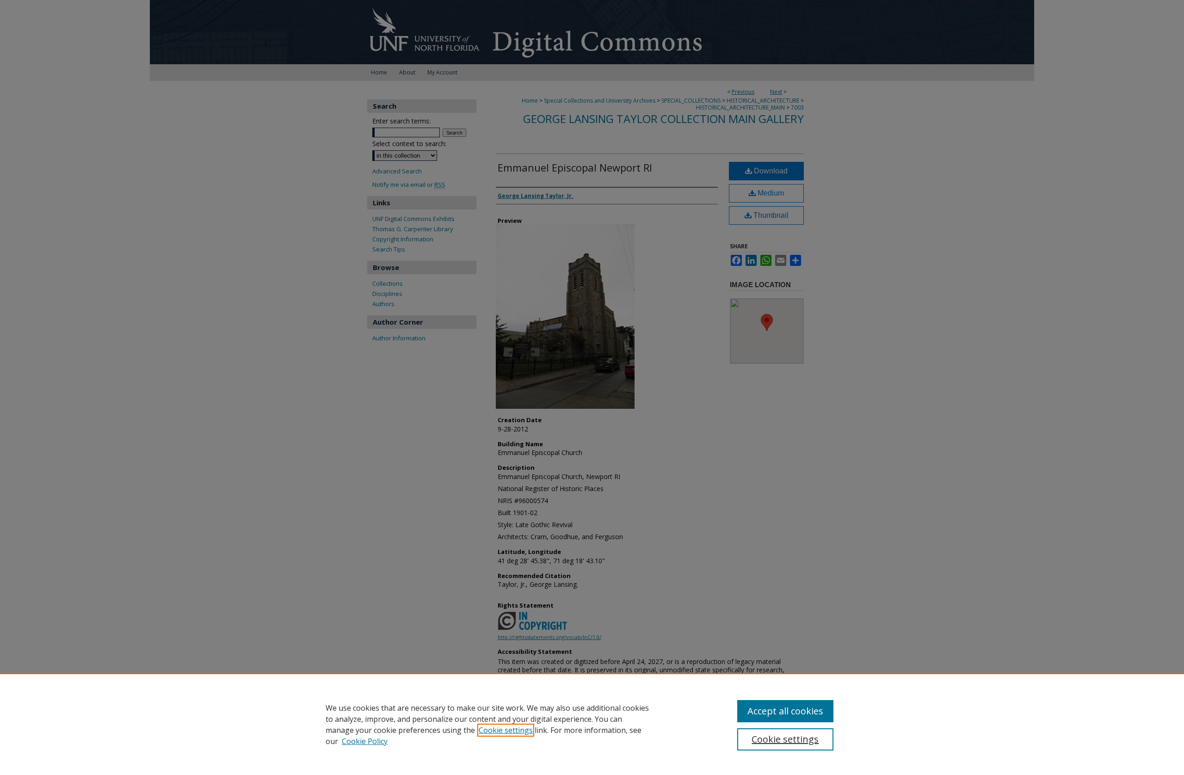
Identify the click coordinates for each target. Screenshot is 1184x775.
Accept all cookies (785, 711)
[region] (592, 724)
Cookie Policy (365, 741)
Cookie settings (506, 730)
